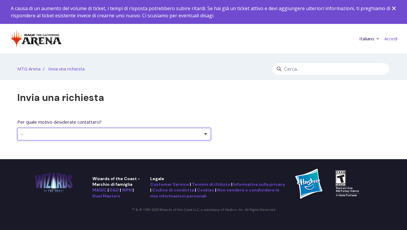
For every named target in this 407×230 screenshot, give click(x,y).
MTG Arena (29, 69)
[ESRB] (348, 183)
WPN (127, 190)
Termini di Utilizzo (211, 184)
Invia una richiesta (66, 69)
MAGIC (99, 190)
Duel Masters (106, 196)
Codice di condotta (173, 190)
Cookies (205, 190)
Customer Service (169, 184)
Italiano (367, 39)
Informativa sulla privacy (259, 184)
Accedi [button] (390, 39)
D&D (114, 190)
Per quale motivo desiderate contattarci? (59, 122)
